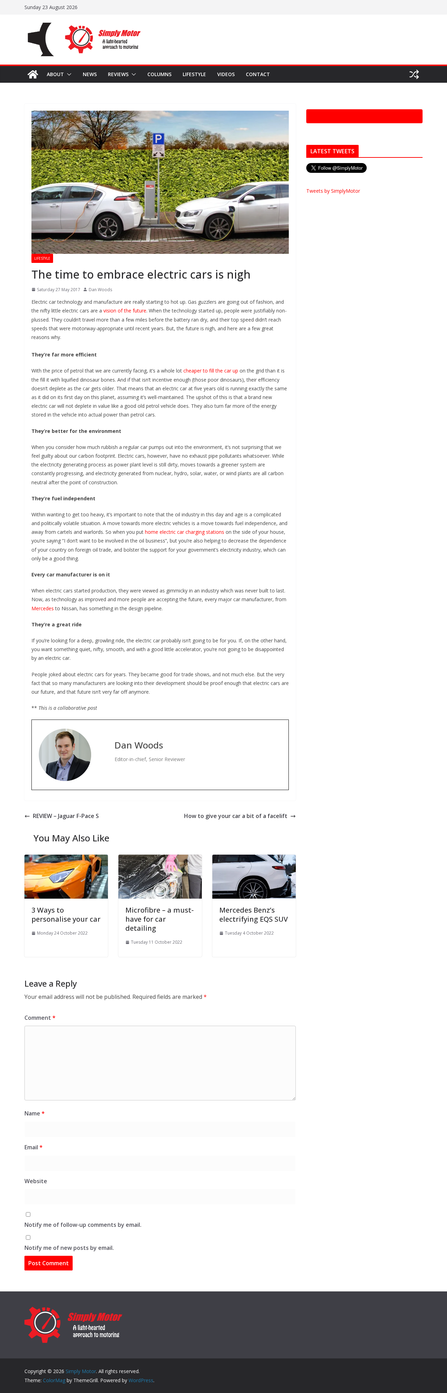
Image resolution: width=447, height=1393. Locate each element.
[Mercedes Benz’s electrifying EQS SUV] (254, 859)
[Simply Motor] (32, 74)
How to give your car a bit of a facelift (235, 816)
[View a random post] (414, 74)
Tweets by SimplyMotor (333, 190)
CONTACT (258, 74)
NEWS (90, 74)
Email (33, 1147)
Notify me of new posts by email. (69, 1248)
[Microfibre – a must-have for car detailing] (160, 859)
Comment (40, 1018)
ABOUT (55, 74)
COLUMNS (159, 74)
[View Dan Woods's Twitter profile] (103, 748)
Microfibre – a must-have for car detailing (159, 919)
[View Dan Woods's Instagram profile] (103, 776)
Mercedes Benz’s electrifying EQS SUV (253, 914)
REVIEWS (118, 74)
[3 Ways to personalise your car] (66, 859)
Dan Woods (100, 290)
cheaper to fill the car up (210, 370)
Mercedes (42, 608)
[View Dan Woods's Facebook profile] (103, 734)
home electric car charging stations (184, 532)
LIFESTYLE (194, 74)
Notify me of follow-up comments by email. (82, 1225)
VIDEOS (226, 74)
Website (35, 1181)
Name (34, 1113)
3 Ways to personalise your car (66, 914)
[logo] (73, 1309)
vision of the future (124, 310)
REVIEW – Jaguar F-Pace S (66, 816)
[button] (68, 74)
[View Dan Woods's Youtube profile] (103, 762)
